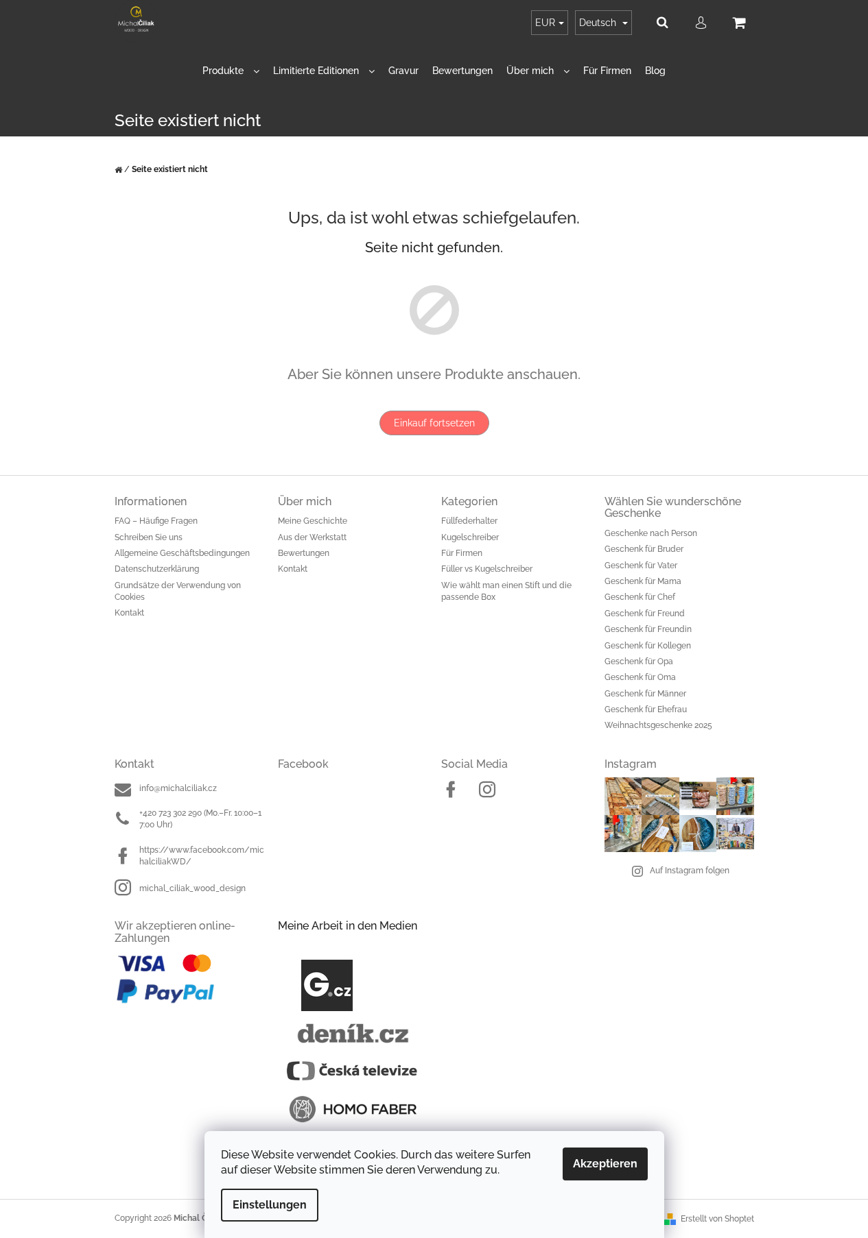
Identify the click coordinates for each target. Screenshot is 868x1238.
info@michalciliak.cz (178, 788)
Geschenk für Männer (645, 694)
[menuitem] (231, 71)
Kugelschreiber (470, 537)
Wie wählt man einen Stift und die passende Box (506, 591)
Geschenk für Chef (640, 597)
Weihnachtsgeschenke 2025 (658, 725)
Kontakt (129, 613)
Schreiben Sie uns (149, 537)
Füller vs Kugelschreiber (486, 569)
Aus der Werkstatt (312, 537)
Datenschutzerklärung (157, 569)
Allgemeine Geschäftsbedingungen (182, 553)
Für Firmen (461, 553)
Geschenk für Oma (640, 677)
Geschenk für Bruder (644, 549)
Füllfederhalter (469, 521)
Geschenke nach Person (651, 533)
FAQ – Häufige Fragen (156, 521)
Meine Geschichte (312, 521)
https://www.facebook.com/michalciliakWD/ (201, 855)
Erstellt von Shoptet (717, 1219)
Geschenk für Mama (643, 581)
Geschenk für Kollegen (648, 646)
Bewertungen (303, 553)
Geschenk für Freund (645, 613)
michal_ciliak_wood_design (192, 888)
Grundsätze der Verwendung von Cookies (178, 591)
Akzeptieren (605, 1163)
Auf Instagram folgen (689, 870)
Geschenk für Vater (641, 565)
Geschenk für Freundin (648, 629)
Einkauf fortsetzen (434, 422)
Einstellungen (270, 1204)
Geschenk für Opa (639, 661)
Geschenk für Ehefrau (646, 709)
